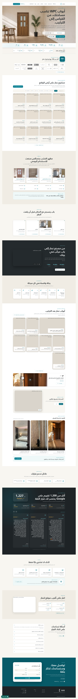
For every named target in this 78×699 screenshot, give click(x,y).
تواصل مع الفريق (19, 581)
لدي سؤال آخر (61, 635)
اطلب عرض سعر (17, 4)
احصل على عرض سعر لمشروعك (19, 314)
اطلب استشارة (43, 689)
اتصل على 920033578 (59, 613)
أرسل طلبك (26, 678)
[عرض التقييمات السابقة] (16, 512)
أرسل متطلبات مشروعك (60, 269)
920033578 (55, 681)
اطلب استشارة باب (61, 36)
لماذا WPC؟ (35, 689)
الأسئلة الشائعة (43, 692)
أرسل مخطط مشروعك (19, 86)
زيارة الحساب (60, 383)
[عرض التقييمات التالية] (14, 512)
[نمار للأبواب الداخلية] (63, 4)
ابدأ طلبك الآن (18, 458)
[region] (39, 64)
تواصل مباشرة (51, 36)
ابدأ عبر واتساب (61, 681)
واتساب (24, 690)
